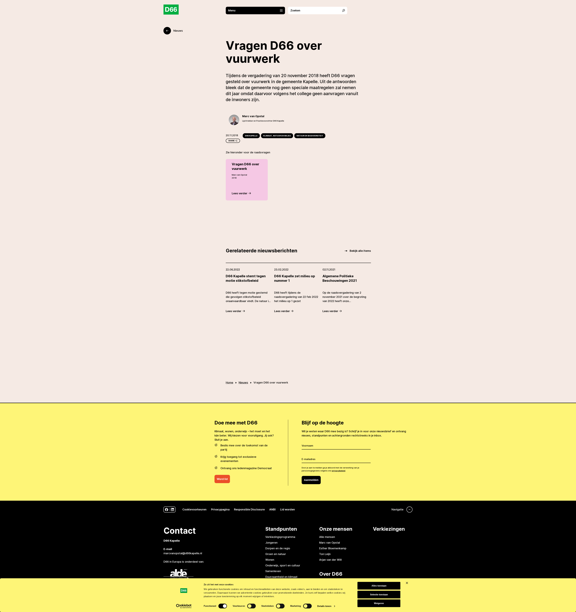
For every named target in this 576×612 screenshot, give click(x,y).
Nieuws (243, 382)
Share (231, 141)
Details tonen (324, 606)
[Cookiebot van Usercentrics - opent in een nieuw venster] (184, 606)
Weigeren (379, 603)
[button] (257, 10)
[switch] (251, 606)
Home (229, 382)
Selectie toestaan (379, 594)
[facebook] (166, 509)
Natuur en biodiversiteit (310, 136)
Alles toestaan (379, 585)
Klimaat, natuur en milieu (277, 136)
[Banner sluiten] (407, 583)
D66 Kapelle (251, 136)
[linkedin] (172, 509)
